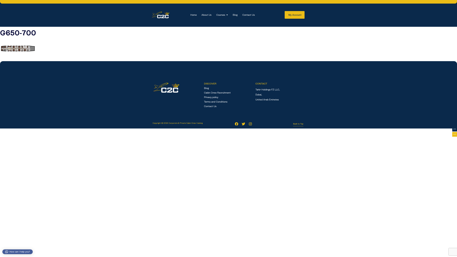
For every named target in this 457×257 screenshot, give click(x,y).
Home (193, 15)
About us (206, 15)
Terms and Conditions (215, 101)
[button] (17, 251)
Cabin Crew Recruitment (217, 92)
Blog (235, 15)
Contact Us (248, 15)
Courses (220, 15)
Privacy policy (211, 97)
